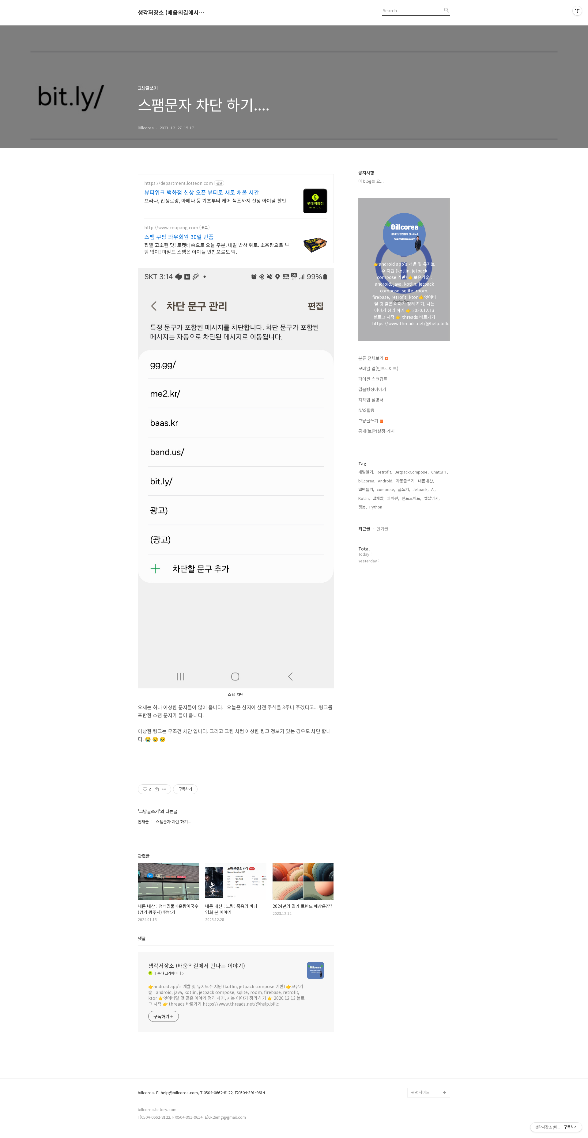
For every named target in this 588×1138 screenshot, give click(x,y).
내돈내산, (426, 481)
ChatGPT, (439, 472)
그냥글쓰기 (368, 420)
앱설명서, (432, 498)
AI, (433, 489)
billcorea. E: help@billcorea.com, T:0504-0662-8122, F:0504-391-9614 (201, 1092)
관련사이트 (420, 1092)
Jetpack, (421, 489)
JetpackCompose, (412, 472)
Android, (386, 481)
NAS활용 (366, 410)
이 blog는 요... (371, 181)
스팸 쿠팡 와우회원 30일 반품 (179, 236)
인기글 (382, 529)
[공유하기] (156, 789)
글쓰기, (404, 489)
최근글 (364, 529)
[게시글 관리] (164, 789)
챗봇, (362, 507)
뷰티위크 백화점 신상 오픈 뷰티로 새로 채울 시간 (201, 192)
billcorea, (366, 481)
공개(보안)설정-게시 (376, 431)
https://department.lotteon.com (178, 183)
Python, (376, 507)
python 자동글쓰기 (428, 1083)
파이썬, (393, 498)
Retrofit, (384, 472)
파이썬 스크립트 (372, 379)
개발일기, (366, 472)
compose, (386, 489)
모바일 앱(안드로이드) (378, 368)
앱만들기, (366, 489)
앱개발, (378, 498)
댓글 (142, 938)
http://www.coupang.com (171, 227)
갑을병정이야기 (372, 389)
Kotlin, (364, 498)
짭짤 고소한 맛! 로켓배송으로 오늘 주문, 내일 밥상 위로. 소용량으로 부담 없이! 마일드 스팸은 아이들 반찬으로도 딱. (216, 248)
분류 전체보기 (371, 358)
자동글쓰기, (406, 481)
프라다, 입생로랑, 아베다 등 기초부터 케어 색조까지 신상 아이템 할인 (215, 200)
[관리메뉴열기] (577, 10)
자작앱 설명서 (370, 400)
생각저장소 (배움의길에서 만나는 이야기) (171, 12)
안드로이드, (411, 498)
